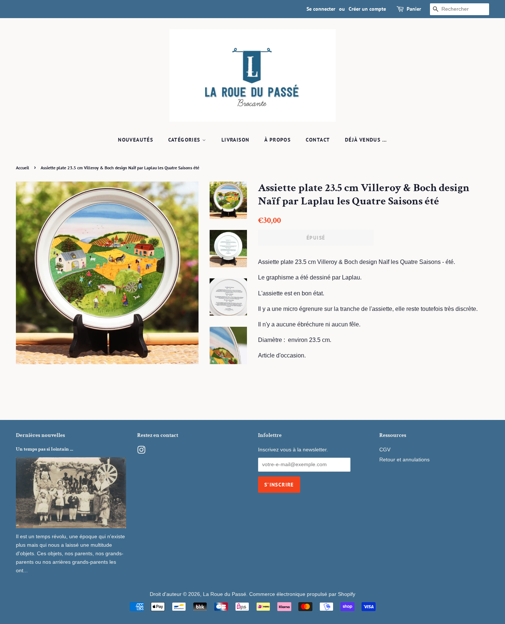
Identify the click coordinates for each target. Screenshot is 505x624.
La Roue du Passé (224, 594)
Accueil (22, 167)
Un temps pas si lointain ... (44, 449)
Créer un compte (367, 9)
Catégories (185, 139)
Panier (414, 9)
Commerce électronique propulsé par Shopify (302, 594)
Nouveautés (135, 139)
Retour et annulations (404, 459)
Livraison (235, 139)
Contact (318, 139)
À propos (277, 139)
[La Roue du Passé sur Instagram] (141, 451)
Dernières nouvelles (40, 435)
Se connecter (320, 9)
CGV (384, 449)
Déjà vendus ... (366, 139)
